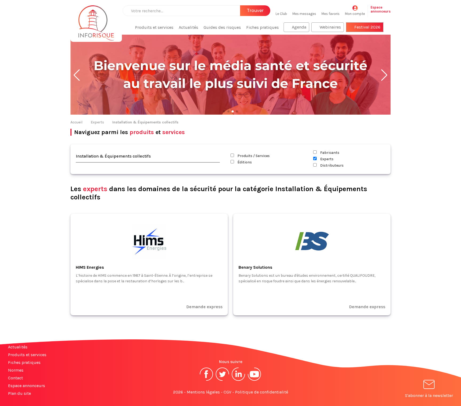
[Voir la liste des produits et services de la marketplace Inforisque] (230, 75)
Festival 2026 (367, 27)
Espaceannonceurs (381, 9)
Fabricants (329, 152)
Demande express (204, 306)
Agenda (299, 27)
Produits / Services (253, 156)
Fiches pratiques (262, 27)
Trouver (255, 10)
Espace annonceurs (26, 385)
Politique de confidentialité (261, 392)
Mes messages (304, 14)
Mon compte (355, 14)
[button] (76, 75)
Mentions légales (203, 392)
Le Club (281, 14)
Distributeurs (331, 165)
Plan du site (19, 393)
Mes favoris (330, 14)
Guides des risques (222, 27)
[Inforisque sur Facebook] (206, 380)
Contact (15, 377)
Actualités (188, 27)
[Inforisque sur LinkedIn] (238, 380)
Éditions (244, 162)
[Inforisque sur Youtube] (254, 380)
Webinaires (330, 27)
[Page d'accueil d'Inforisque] (96, 20)
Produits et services (154, 27)
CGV (227, 392)
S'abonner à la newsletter (429, 395)
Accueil (76, 122)
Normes (15, 370)
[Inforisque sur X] (222, 380)
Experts (97, 122)
